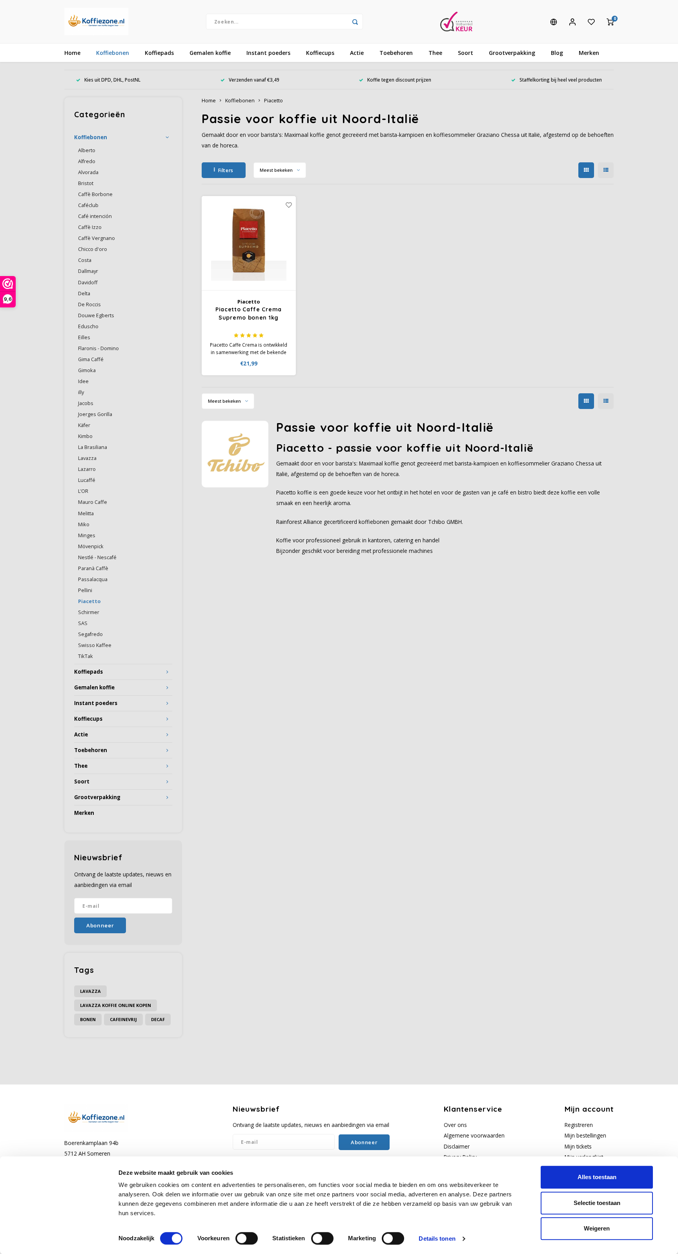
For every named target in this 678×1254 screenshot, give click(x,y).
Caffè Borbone (95, 194)
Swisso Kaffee (94, 645)
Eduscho (88, 326)
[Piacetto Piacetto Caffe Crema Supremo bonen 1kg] (249, 243)
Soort (465, 52)
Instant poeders (268, 52)
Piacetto (89, 601)
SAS (82, 623)
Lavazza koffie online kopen (115, 1005)
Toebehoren (396, 52)
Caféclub (88, 205)
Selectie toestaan (597, 1202)
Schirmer (88, 612)
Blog (557, 52)
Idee (83, 381)
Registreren (579, 1125)
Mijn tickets (578, 1146)
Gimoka (87, 370)
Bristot (85, 183)
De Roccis (89, 304)
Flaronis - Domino (98, 348)
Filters (225, 170)
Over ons (455, 1125)
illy (81, 392)
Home (72, 52)
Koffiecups (320, 52)
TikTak (85, 656)
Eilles (84, 337)
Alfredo (86, 161)
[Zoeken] (355, 21)
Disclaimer (457, 1146)
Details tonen (437, 1238)
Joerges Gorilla (95, 414)
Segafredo (90, 634)
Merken (589, 52)
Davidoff (88, 282)
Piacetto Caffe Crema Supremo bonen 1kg (248, 313)
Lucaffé (86, 480)
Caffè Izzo (90, 227)
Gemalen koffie (210, 52)
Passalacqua (93, 579)
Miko (83, 524)
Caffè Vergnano (96, 238)
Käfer (84, 425)
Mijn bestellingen (585, 1135)
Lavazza (87, 458)
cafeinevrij (123, 1019)
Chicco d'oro (92, 249)
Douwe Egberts (96, 315)
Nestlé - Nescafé (97, 557)
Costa (84, 260)
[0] (610, 21)
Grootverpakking (512, 52)
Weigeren (597, 1228)
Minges (86, 535)
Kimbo (85, 436)
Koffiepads (159, 52)
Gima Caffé (91, 359)
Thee (435, 52)
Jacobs (85, 403)
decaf (158, 1019)
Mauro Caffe (92, 502)
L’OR (83, 491)
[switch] (246, 1238)
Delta (84, 293)
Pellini (85, 590)
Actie (357, 52)
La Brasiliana (92, 447)
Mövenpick (91, 546)
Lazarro (87, 469)
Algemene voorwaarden (474, 1135)
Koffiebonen (112, 52)
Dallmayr (88, 271)
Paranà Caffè (93, 568)
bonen (88, 1019)
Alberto (86, 150)
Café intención (95, 216)
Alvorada (88, 172)
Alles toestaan (597, 1177)
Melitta (86, 513)
